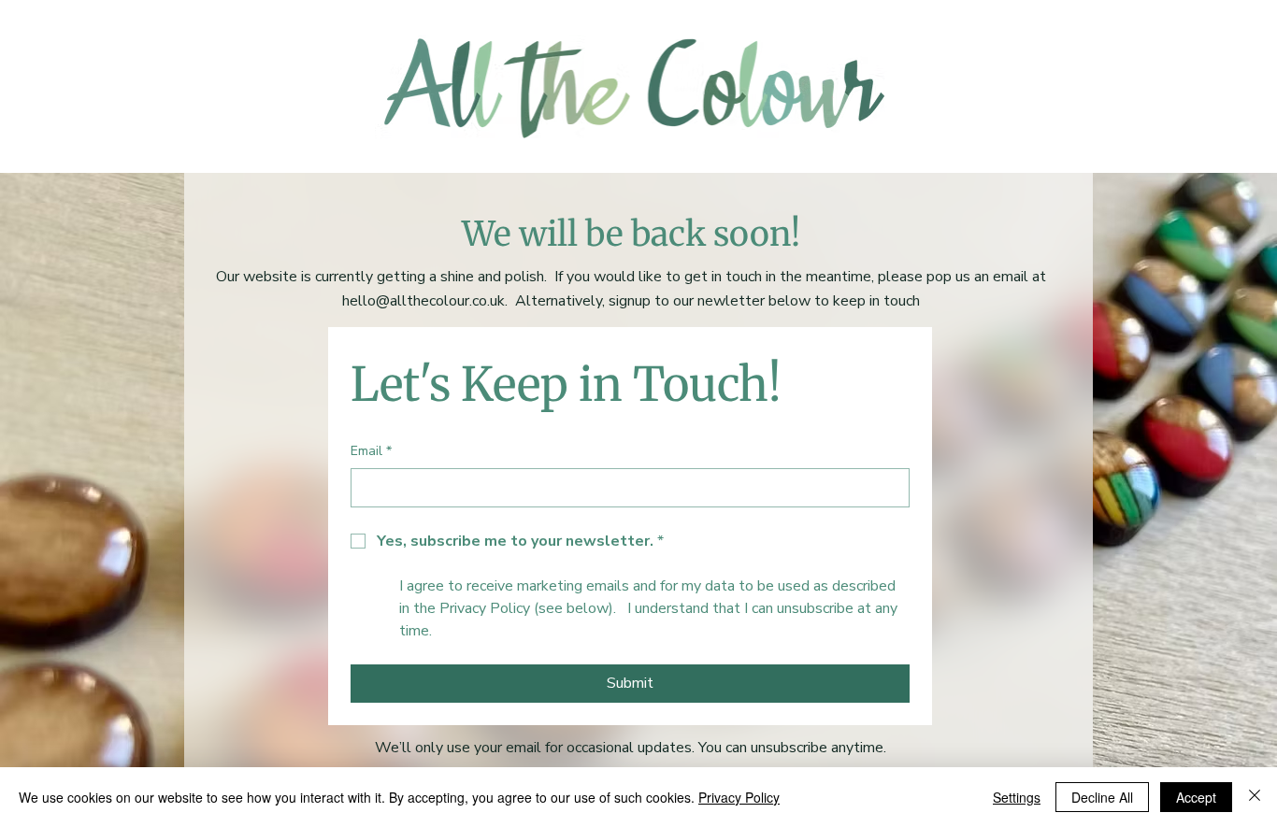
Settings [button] (1016, 797)
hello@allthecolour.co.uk (423, 301)
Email (371, 451)
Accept (1196, 797)
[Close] (1254, 797)
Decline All (1102, 797)
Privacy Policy (739, 797)
